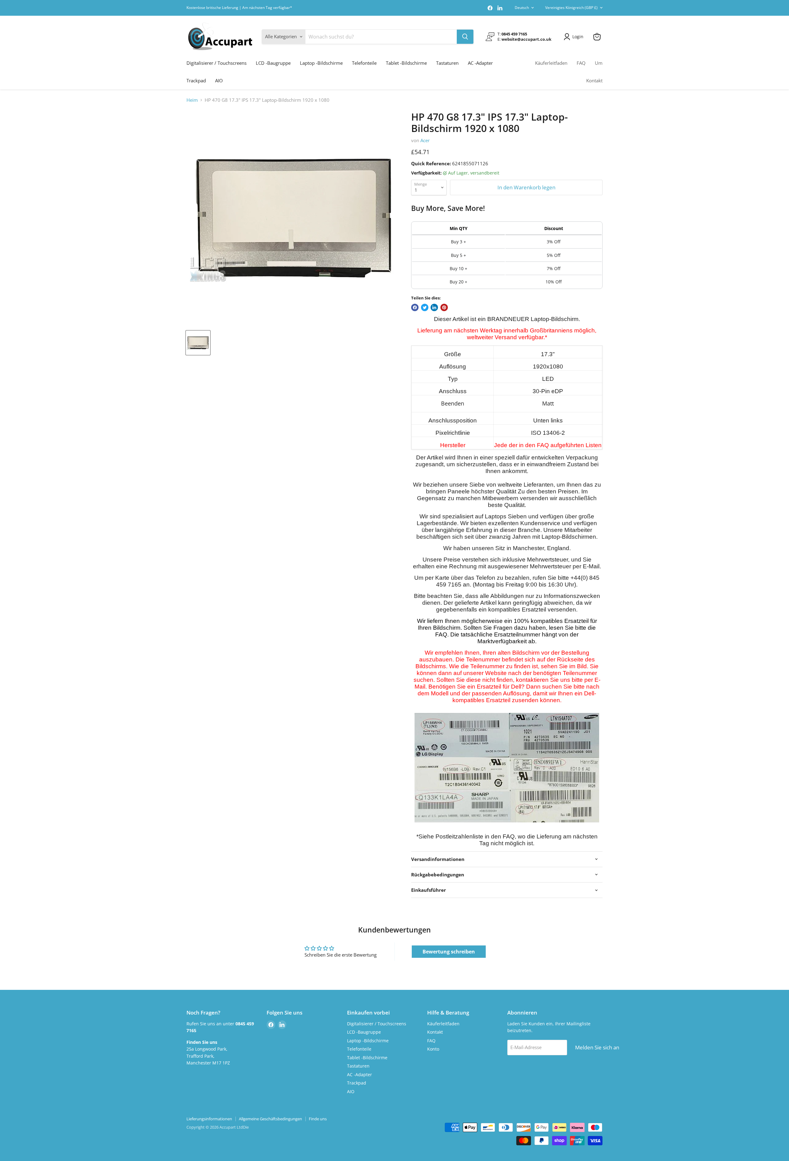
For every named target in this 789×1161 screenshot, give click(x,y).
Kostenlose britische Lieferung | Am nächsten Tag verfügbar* (239, 8)
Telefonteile (364, 63)
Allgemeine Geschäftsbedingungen (270, 1119)
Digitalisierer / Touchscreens (216, 63)
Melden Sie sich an (597, 1047)
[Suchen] (465, 37)
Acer (425, 140)
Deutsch (522, 7)
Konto (433, 1049)
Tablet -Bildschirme (406, 63)
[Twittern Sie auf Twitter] (424, 307)
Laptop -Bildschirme (321, 63)
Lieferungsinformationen (209, 1119)
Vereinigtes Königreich (571, 7)
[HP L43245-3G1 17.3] (198, 343)
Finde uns (318, 1119)
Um (599, 63)
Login (577, 36)
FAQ (581, 63)
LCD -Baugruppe (273, 63)
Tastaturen (447, 63)
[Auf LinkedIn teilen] (434, 307)
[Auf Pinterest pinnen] (444, 307)
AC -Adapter (480, 63)
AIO (219, 80)
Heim (192, 100)
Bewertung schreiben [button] (449, 951)
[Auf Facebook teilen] (415, 307)
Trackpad (196, 80)
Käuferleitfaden (551, 63)
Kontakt (594, 80)
